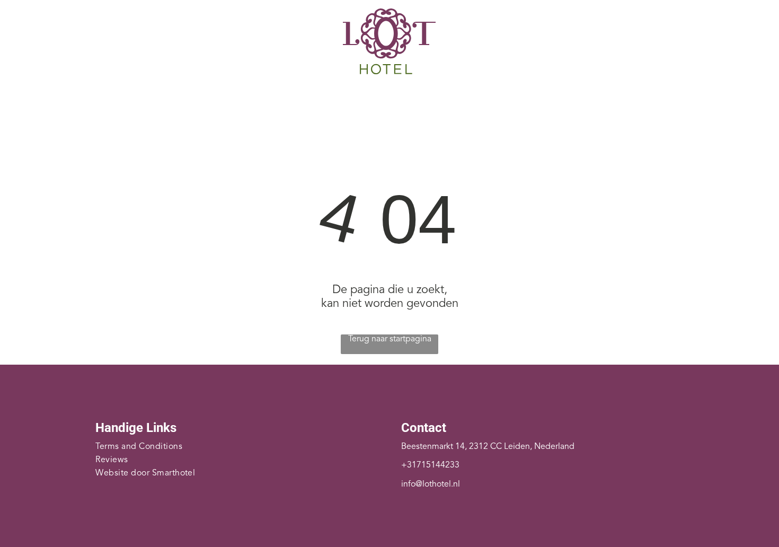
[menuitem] (213, 98)
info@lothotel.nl (430, 484)
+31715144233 (430, 465)
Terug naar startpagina (389, 339)
